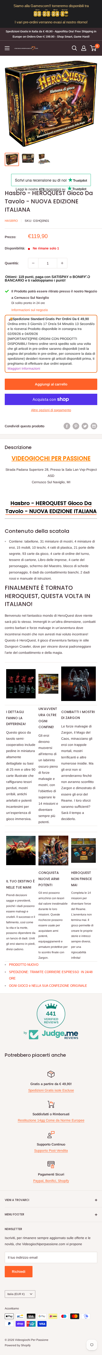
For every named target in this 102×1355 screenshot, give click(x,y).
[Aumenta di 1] (62, 263)
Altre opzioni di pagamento (51, 410)
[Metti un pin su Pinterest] (76, 426)
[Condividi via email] (94, 426)
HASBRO (11, 220)
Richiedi (18, 1272)
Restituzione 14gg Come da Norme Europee (51, 1120)
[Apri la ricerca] (74, 48)
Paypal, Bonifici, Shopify (51, 1181)
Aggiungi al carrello (51, 384)
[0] (93, 48)
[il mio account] (83, 48)
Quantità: (12, 263)
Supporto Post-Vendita (51, 1150)
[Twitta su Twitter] (85, 426)
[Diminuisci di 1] (33, 263)
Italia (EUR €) (16, 1294)
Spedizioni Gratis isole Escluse (51, 1090)
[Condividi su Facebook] (67, 426)
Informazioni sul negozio (29, 310)
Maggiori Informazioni (24, 368)
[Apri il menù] (7, 48)
